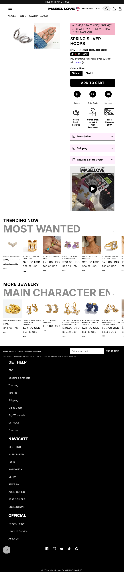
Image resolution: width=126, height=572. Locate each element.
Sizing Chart (15, 407)
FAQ (10, 370)
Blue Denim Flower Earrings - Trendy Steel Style (90, 322)
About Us (13, 538)
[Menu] (10, 8)
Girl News (13, 422)
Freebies (13, 430)
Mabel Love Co (57, 570)
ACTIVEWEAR (16, 454)
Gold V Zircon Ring (11, 257)
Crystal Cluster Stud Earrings (69, 258)
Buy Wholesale (16, 415)
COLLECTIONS (16, 506)
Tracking (13, 385)
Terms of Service (18, 531)
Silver (76, 73)
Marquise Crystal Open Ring (31, 258)
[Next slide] (118, 231)
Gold (89, 73)
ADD (4, 268)
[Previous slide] (113, 231)
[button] (106, 8)
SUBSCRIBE (112, 351)
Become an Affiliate (19, 377)
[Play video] (92, 188)
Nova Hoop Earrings (12, 320)
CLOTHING (14, 447)
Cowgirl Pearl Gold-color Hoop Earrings (32, 322)
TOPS (11, 461)
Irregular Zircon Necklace (90, 258)
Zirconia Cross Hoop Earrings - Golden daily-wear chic (71, 322)
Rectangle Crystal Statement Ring (110, 258)
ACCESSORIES (47, 16)
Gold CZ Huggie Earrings (49, 321)
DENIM (23, 16)
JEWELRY (33, 16)
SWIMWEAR (11, 16)
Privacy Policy (16, 523)
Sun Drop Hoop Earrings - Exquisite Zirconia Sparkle (111, 322)
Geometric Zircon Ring (51, 258)
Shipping (13, 400)
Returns (12, 392)
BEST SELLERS (16, 499)
